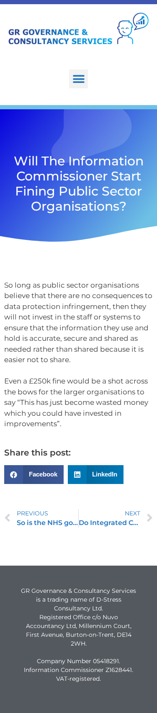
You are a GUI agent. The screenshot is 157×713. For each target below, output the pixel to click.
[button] (78, 78)
